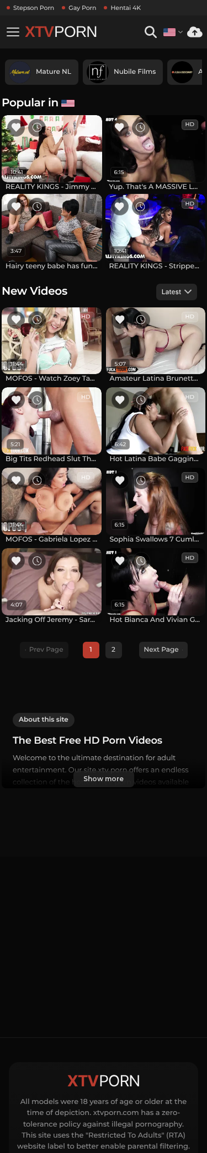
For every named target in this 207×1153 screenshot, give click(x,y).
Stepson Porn (33, 8)
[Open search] (150, 32)
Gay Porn (82, 8)
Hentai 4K (125, 8)
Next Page (161, 650)
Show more (103, 779)
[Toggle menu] (12, 31)
